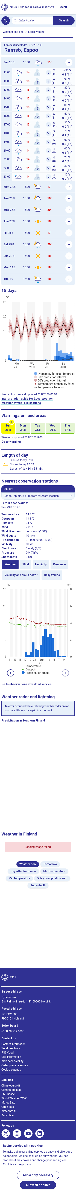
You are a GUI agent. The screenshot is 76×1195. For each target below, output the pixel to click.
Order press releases (14, 1065)
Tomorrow (50, 864)
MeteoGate (8, 1102)
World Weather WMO (14, 1098)
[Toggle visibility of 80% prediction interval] (50, 377)
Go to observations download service (26, 684)
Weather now (27, 864)
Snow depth (38, 885)
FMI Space (8, 1094)
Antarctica (7, 1115)
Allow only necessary (38, 1175)
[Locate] (5, 20)
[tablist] (38, 569)
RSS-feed (7, 1052)
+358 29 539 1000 (12, 1031)
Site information (11, 1056)
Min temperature (19, 878)
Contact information (13, 1044)
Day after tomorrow (23, 871)
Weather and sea (13, 32)
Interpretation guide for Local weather (27, 398)
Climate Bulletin (11, 1089)
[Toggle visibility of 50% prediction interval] (50, 380)
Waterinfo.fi (8, 1111)
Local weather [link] (36, 32)
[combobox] (34, 20)
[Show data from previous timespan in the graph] (10, 672)
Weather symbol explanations (21, 403)
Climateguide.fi (10, 1085)
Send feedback (10, 1048)
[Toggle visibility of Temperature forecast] (49, 387)
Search (64, 20)
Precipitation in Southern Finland (23, 720)
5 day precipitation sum (52, 878)
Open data (7, 1106)
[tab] (10, 564)
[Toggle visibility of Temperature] (31, 666)
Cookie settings (11, 1069)
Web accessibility (12, 1061)
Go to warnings (11, 441)
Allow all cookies (38, 1185)
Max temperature (54, 871)
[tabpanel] (38, 628)
